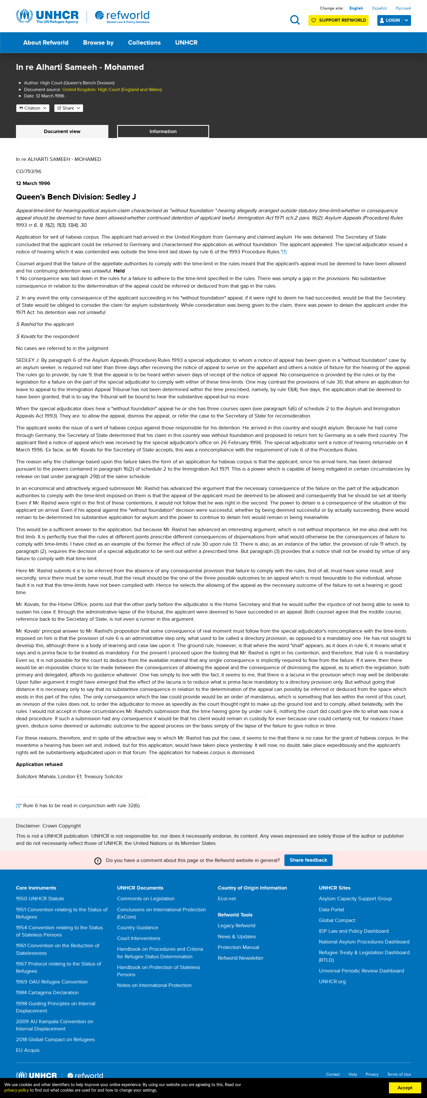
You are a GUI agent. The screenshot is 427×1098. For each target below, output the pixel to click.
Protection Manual (238, 947)
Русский (403, 8)
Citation (32, 108)
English (356, 8)
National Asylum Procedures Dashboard (364, 941)
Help (353, 1074)
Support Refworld (342, 20)
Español (379, 8)
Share (68, 108)
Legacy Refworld (236, 925)
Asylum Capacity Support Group (355, 898)
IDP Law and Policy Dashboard (354, 930)
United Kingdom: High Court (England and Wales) (112, 89)
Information (163, 131)
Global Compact (337, 920)
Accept (405, 1088)
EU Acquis (28, 1050)
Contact (333, 1074)
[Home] (83, 16)
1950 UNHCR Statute (40, 898)
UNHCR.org (332, 981)
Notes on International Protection (154, 985)
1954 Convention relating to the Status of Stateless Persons (59, 931)
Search (295, 20)
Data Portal (331, 909)
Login (393, 20)
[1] (284, 251)
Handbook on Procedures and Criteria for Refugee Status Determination (160, 952)
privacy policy (16, 1090)
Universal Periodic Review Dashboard (361, 970)
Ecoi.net (227, 898)
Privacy (372, 1074)
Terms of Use (399, 1074)
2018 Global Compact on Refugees (55, 1039)
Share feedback (308, 860)
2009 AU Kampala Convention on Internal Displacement (54, 1025)
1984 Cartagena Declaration (47, 992)
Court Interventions (138, 938)
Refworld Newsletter (240, 957)
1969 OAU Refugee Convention (52, 981)
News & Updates (237, 936)
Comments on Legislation (146, 898)
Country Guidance (137, 927)
